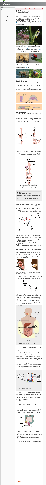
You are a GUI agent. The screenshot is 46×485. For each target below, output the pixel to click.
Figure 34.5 (35, 84)
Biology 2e (5, 3)
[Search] (33, 6)
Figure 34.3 (26, 48)
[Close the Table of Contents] (13, 6)
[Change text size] (42, 7)
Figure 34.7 (23, 150)
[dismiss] (42, 8)
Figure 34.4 (23, 66)
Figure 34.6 (38, 117)
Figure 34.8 (20, 207)
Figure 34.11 (30, 300)
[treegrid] (9, 27)
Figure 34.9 (38, 245)
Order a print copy (19, 481)
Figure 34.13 (32, 429)
